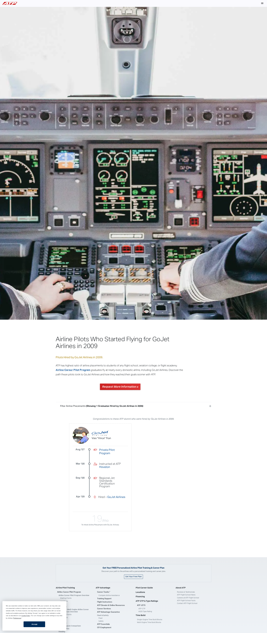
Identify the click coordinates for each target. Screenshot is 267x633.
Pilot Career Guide (144, 588)
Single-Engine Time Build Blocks (149, 619)
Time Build (140, 615)
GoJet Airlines (116, 497)
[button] (262, 3)
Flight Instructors (104, 602)
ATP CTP (141, 609)
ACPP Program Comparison (70, 626)
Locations (64, 601)
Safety (101, 621)
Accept (34, 624)
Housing (62, 631)
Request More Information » (120, 386)
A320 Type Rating (145, 611)
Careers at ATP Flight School (188, 598)
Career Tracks (103, 592)
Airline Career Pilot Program (73, 370)
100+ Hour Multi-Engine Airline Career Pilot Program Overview (74, 611)
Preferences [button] (17, 618)
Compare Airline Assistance (109, 595)
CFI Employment (104, 628)
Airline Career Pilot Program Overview (74, 595)
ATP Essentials (103, 624)
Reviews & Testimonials (186, 592)
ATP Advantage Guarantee (108, 612)
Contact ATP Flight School (187, 603)
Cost (62, 604)
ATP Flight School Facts (186, 600)
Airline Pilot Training (65, 588)
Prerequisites (64, 629)
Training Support (104, 599)
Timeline (63, 607)
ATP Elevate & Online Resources (111, 605)
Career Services (104, 609)
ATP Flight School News (186, 595)
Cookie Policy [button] (25, 615)
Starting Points (65, 598)
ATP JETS (141, 605)
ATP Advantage (103, 588)
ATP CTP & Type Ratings (147, 601)
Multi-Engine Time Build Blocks (149, 622)
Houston (104, 467)
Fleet (100, 618)
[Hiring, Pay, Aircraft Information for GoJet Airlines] (100, 433)
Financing (140, 597)
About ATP (181, 588)
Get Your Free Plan (133, 577)
